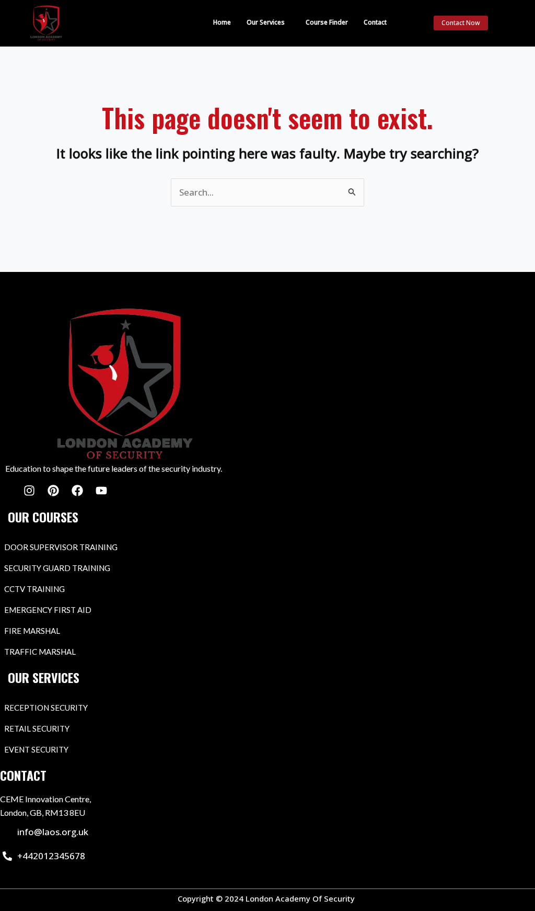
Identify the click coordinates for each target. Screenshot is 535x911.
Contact (375, 22)
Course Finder (327, 22)
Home (222, 22)
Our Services (266, 22)
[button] (268, 22)
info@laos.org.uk (52, 832)
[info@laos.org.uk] (7, 832)
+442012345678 (51, 856)
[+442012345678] (7, 856)
